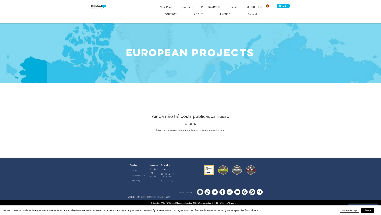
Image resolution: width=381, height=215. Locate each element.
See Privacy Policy (249, 210)
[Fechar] (377, 210)
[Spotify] (245, 192)
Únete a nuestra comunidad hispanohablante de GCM (149, 197)
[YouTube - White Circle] (237, 192)
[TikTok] (207, 192)
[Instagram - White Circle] (200, 192)
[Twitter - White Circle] (215, 192)
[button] (210, 7)
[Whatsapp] (252, 192)
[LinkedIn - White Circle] (230, 192)
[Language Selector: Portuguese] (268, 6)
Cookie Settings (349, 210)
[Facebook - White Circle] (222, 192)
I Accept (367, 210)
